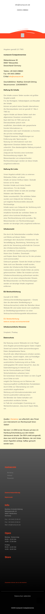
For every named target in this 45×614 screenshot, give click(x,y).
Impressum (9, 497)
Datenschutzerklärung (12, 492)
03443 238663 (22, 10)
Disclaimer (14, 419)
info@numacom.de (22, 5)
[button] (22, 35)
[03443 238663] (22, 8)
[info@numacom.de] (22, 3)
